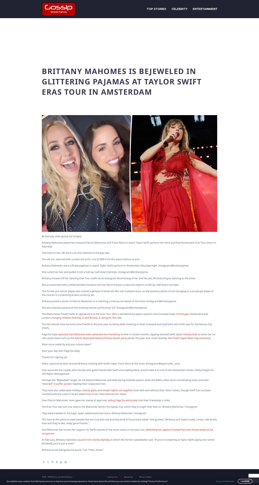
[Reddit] (65, 462)
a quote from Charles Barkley (92, 439)
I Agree (245, 481)
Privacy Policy (145, 477)
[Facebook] (44, 462)
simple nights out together (117, 390)
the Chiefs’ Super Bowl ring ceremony (189, 338)
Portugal (184, 314)
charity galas (89, 390)
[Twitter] (48, 462)
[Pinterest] (52, 462)
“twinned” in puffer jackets (57, 383)
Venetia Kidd (190, 334)
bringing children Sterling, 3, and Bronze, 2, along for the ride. (87, 317)
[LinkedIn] (61, 462)
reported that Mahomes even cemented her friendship (89, 334)
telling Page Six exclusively (123, 400)
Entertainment (205, 9)
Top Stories (156, 9)
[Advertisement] (129, 41)
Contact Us (112, 477)
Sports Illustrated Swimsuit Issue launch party (101, 338)
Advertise (128, 477)
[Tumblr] (57, 462)
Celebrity (179, 9)
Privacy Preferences (225, 481)
